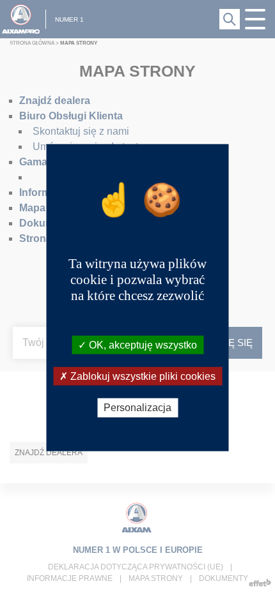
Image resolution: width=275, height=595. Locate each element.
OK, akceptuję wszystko (141, 345)
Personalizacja (137, 407)
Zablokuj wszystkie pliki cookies (142, 376)
